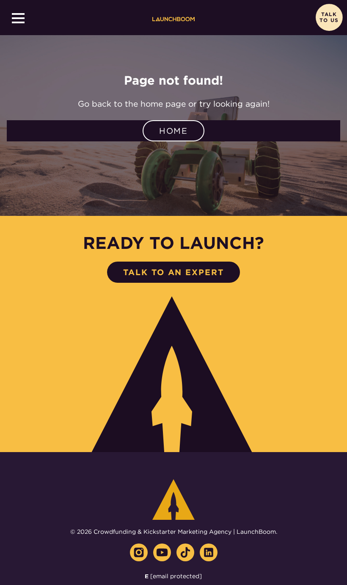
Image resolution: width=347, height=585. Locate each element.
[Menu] (18, 18)
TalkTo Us (328, 17)
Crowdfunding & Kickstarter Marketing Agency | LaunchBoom (185, 531)
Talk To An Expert (173, 272)
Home (173, 131)
